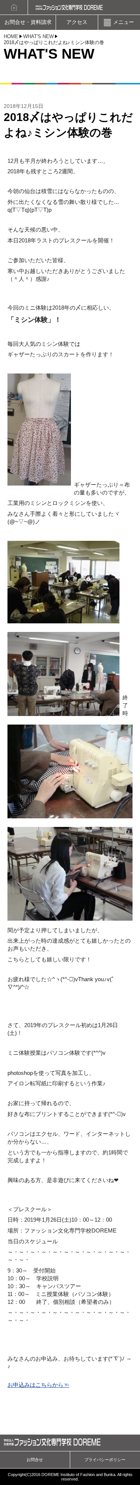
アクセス (76, 22)
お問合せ (35, 1459)
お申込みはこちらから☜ (38, 1385)
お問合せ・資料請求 (28, 22)
